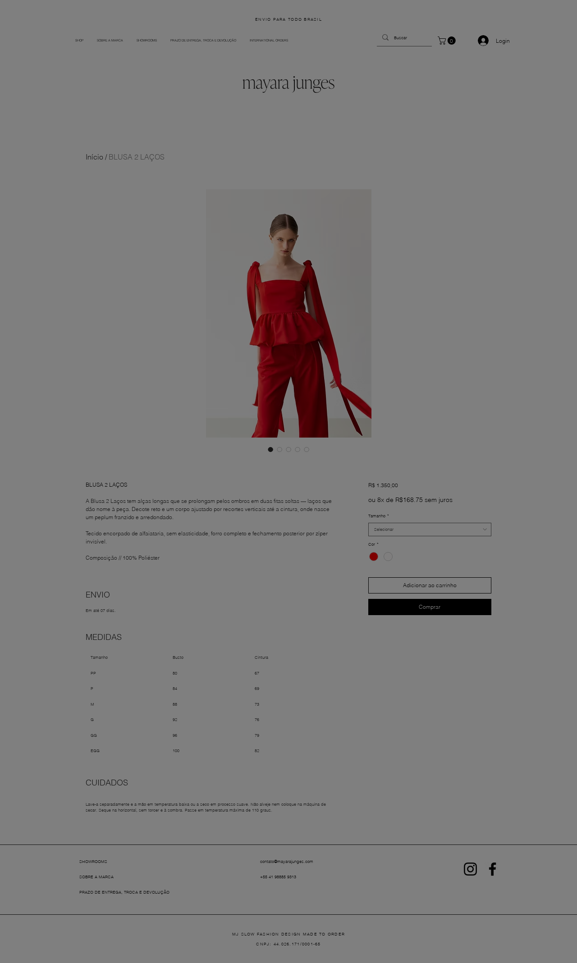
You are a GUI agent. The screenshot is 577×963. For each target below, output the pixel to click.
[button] (362, 354)
